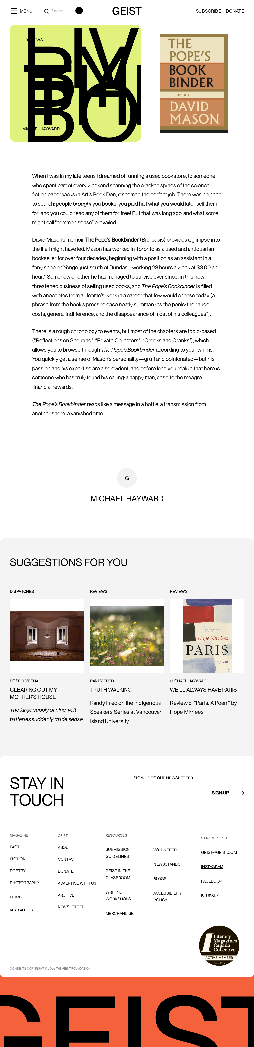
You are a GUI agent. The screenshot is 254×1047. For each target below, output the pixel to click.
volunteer (165, 849)
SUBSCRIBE (208, 11)
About (64, 847)
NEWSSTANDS (166, 864)
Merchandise (120, 913)
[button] (23, 11)
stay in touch (214, 838)
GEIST (63, 835)
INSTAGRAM (212, 866)
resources (116, 835)
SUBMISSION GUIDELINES (118, 853)
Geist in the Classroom (118, 874)
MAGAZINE (19, 835)
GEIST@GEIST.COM (219, 852)
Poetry (18, 870)
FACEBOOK (211, 881)
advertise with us (77, 883)
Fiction (18, 858)
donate (66, 871)
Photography (24, 882)
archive (66, 895)
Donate (235, 11)
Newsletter (71, 906)
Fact (15, 846)
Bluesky (210, 895)
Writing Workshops (118, 895)
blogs (159, 878)
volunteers (166, 835)
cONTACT (67, 859)
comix (16, 897)
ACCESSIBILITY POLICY (167, 896)
